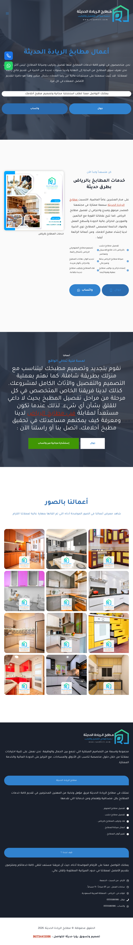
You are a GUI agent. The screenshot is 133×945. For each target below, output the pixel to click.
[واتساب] (8, 65)
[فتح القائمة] (7, 13)
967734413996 (42, 936)
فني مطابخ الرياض (51, 414)
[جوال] (8, 56)
